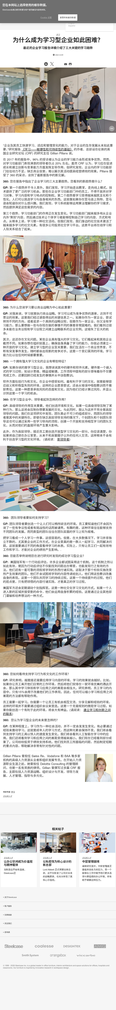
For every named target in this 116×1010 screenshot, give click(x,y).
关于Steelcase (11, 897)
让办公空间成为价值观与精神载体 (18, 863)
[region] (58, 11)
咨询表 (7, 932)
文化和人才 (7, 796)
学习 (58, 34)
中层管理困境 (90, 861)
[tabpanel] (58, 100)
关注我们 (8, 923)
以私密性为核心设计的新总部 (57, 863)
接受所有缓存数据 (68, 17)
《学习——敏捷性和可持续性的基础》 (47, 149)
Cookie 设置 (46, 17)
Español (71, 25)
